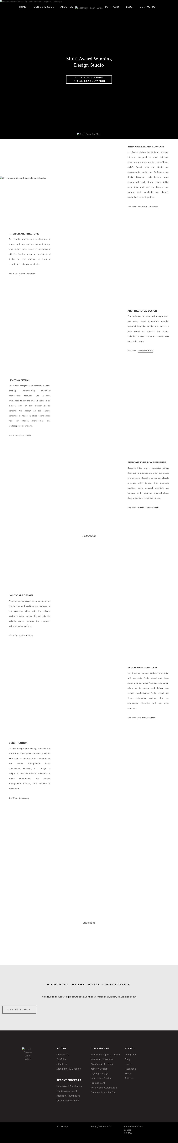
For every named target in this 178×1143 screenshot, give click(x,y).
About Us (61, 1064)
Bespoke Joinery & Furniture (148, 507)
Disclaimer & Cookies (68, 1069)
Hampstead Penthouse (69, 1086)
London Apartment (66, 1091)
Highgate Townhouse (68, 1096)
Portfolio (61, 1059)
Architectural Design (145, 350)
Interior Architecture (27, 273)
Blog (127, 1059)
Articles (129, 1078)
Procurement (98, 1083)
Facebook (130, 1069)
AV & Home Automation (147, 717)
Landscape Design (26, 635)
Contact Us (62, 1054)
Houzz (128, 1064)
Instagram (130, 1054)
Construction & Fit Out (103, 1092)
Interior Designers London (148, 206)
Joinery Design (99, 1069)
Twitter (128, 1073)
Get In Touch (19, 1009)
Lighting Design (25, 435)
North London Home (67, 1100)
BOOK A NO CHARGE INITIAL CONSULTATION (89, 79)
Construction (24, 798)
